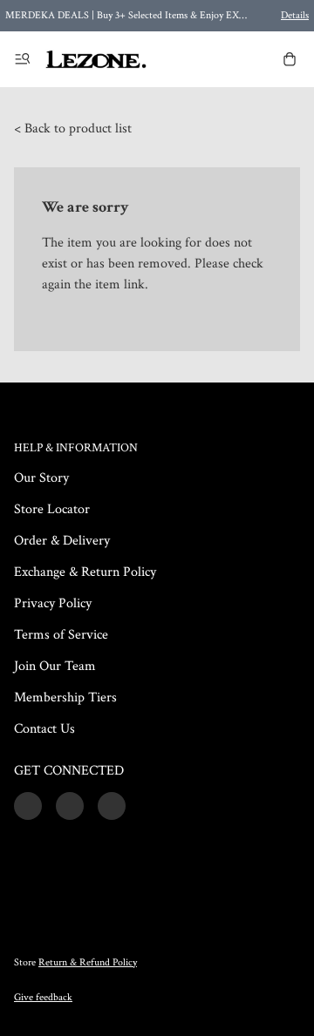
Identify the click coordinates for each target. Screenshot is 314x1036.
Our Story (41, 478)
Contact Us (44, 729)
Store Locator (52, 509)
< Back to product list (73, 128)
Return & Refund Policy (87, 962)
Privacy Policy (53, 603)
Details (295, 15)
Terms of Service (61, 635)
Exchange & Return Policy (85, 572)
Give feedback (43, 997)
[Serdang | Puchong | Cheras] (96, 59)
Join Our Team (55, 666)
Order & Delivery (62, 541)
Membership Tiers (65, 697)
